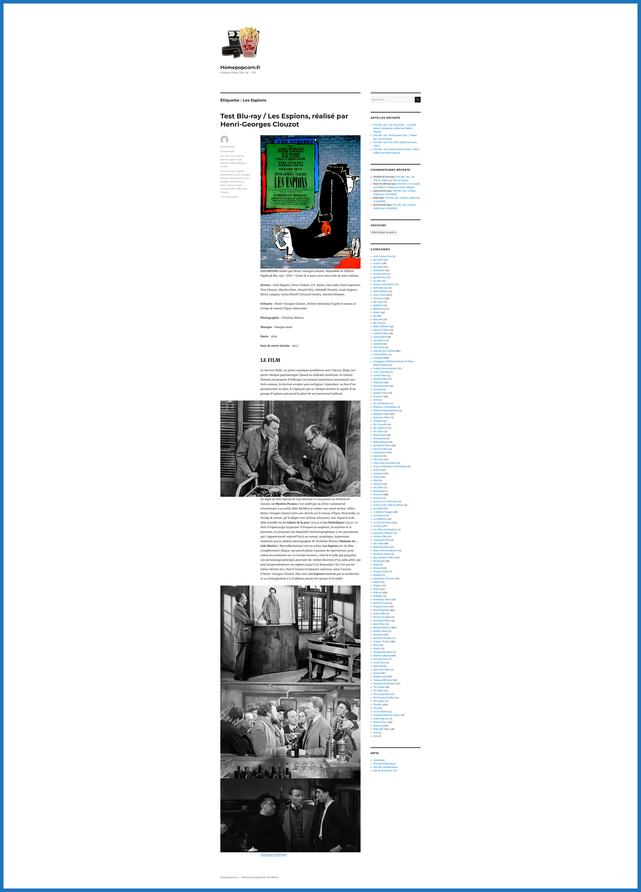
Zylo (375, 736)
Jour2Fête (378, 508)
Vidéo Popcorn (381, 718)
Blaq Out (377, 319)
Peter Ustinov (227, 185)
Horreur (377, 494)
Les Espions (236, 178)
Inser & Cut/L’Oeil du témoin (388, 505)
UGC (375, 708)
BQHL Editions (381, 326)
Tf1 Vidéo (378, 690)
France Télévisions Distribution (390, 466)
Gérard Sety (226, 174)
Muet (376, 564)
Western (377, 725)
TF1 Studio (378, 687)
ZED (375, 732)
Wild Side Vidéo (381, 729)
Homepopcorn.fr (240, 67)
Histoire (377, 484)
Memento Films (381, 554)
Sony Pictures (380, 659)
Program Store (381, 606)
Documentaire (380, 386)
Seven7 (377, 648)
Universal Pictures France (386, 715)
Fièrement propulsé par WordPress (259, 877)
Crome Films (380, 375)
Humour (377, 498)
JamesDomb (227, 146)
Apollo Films (380, 277)
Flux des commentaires (385, 767)
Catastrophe (379, 337)
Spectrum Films (381, 669)
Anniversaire (380, 273)
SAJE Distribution (382, 638)
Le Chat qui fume (382, 522)
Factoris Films (380, 449)
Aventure (378, 298)
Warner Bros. (380, 722)
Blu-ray (224, 171)
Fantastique (379, 452)
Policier (224, 163)
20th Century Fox (382, 256)
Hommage (378, 491)
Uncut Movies (380, 711)
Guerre (377, 477)
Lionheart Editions (383, 533)
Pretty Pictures (381, 603)
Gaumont (378, 473)
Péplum (377, 585)
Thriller (224, 166)
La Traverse (379, 515)
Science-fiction (381, 641)
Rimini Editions (381, 627)
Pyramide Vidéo (381, 620)
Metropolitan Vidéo (383, 557)
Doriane (377, 389)
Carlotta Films (380, 333)
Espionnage (235, 159)
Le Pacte (377, 526)
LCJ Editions (379, 519)
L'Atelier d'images (383, 512)
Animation (379, 270)
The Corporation (382, 694)
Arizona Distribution (384, 284)
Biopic (376, 312)
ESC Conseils (380, 424)
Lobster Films (380, 536)
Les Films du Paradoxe (385, 529)
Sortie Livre (379, 662)
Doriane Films (380, 393)
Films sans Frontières (384, 463)
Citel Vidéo (378, 347)
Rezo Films (379, 624)
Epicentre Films (381, 417)
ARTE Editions (380, 291)
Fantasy (377, 456)
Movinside (378, 561)
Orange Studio (380, 571)
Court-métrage (381, 372)
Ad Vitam (378, 266)
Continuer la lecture (273, 854)
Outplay (377, 575)
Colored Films (380, 354)
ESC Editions (380, 428)
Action (376, 263)
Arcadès (377, 280)
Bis (375, 316)
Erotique (377, 421)
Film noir (378, 459)
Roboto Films (380, 631)
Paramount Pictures (383, 578)
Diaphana (378, 382)
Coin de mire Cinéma (232, 156)
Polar (376, 589)
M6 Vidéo (378, 543)
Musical (377, 568)
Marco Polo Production (385, 550)
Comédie (377, 358)
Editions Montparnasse (385, 410)
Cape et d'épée (380, 330)
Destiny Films (380, 379)
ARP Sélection (380, 287)
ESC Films (378, 431)
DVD (375, 400)
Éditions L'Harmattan (384, 407)
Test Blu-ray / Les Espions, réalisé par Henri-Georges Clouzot (284, 120)
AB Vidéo (378, 259)
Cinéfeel (377, 344)
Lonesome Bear (381, 540)
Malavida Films (381, 547)
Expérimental (380, 442)
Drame (224, 159)
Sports (376, 673)
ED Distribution (381, 403)
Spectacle (378, 666)
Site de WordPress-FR (385, 770)
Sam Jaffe (235, 188)
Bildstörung (379, 309)
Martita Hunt (237, 181)
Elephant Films (381, 414)
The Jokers (379, 701)
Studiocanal (379, 676)
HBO (375, 480)
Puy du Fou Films (382, 617)
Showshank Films (382, 652)
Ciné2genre (379, 340)
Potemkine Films (382, 599)
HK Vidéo (378, 487)
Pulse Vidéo (379, 613)
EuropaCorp (379, 438)
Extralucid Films (382, 445)
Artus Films (379, 294)
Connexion (379, 760)
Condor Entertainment (385, 368)
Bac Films (378, 302)
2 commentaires (229, 196)
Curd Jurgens (236, 171)
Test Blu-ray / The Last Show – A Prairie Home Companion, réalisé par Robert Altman (394, 128)
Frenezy (377, 470)
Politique (378, 596)
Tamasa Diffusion (382, 680)
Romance (378, 634)
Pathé (376, 582)
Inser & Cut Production (385, 501)
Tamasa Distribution (384, 683)
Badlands (378, 305)
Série (376, 645)
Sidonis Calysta (381, 655)
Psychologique (238, 163)
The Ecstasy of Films (384, 697)
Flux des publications (384, 763)
